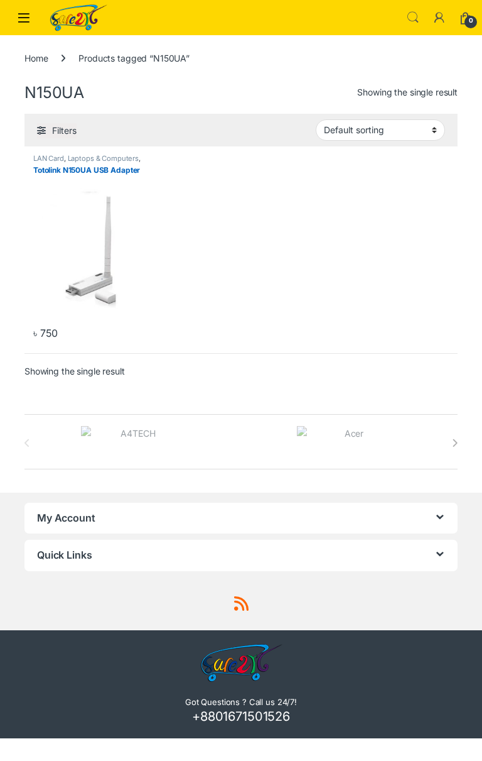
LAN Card (48, 158)
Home (36, 58)
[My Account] (439, 17)
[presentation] (455, 443)
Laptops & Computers (103, 158)
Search (413, 18)
